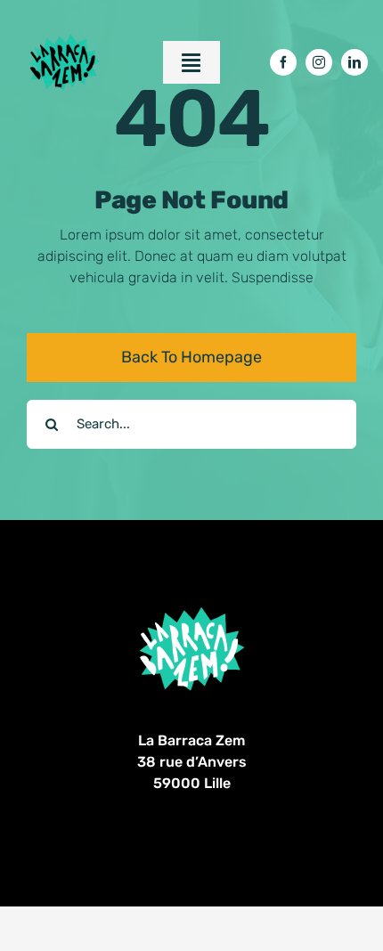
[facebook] (283, 62)
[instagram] (319, 62)
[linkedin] (354, 62)
